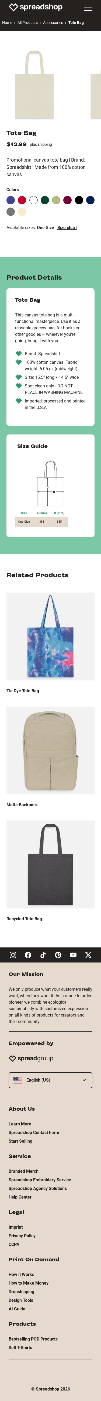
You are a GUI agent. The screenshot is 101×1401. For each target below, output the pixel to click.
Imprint (16, 1227)
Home (7, 22)
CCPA (14, 1244)
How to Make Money (28, 1283)
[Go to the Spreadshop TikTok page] (43, 954)
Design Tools (21, 1300)
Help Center (20, 1197)
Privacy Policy (22, 1235)
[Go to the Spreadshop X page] (88, 954)
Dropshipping (21, 1291)
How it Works (21, 1274)
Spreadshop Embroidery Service (40, 1179)
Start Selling (20, 1141)
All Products (28, 22)
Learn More (20, 1123)
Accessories (53, 22)
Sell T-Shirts (20, 1347)
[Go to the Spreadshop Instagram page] (12, 954)
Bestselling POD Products (33, 1339)
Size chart (67, 227)
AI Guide (17, 1308)
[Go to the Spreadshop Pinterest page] (58, 954)
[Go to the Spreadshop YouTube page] (73, 954)
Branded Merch (24, 1171)
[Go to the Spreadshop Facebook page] (28, 954)
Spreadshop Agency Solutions (38, 1188)
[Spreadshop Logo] (35, 7)
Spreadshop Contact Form (34, 1132)
